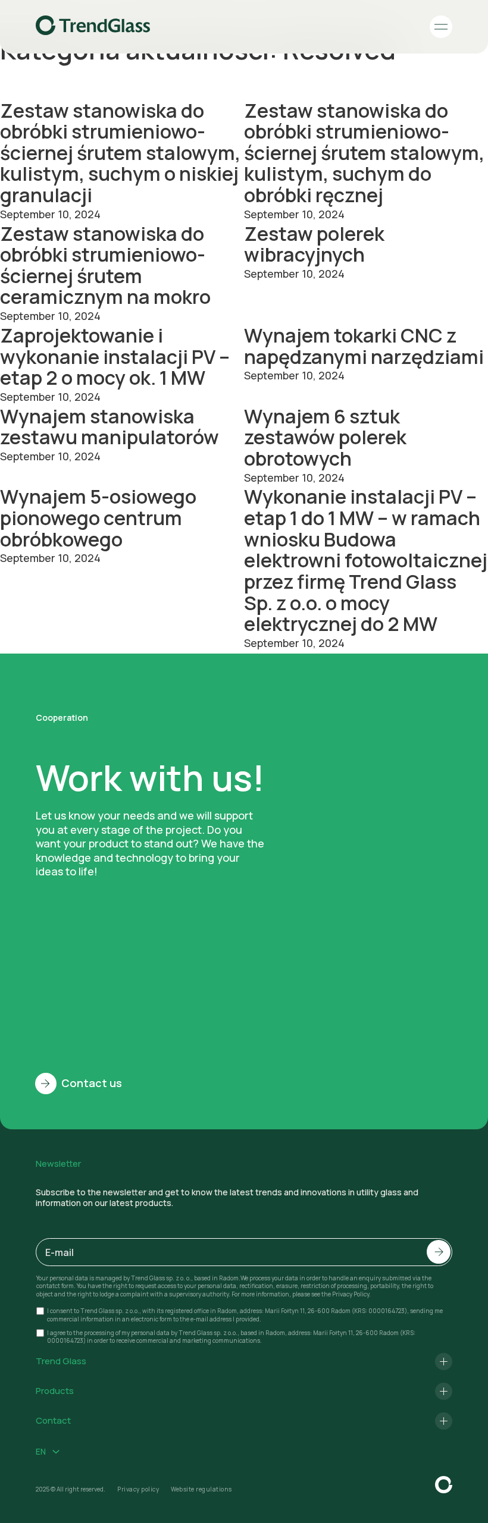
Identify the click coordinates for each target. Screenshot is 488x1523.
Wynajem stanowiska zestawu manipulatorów (109, 427)
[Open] (441, 26)
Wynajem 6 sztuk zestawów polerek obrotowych (325, 437)
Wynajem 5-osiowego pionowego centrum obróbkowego (98, 517)
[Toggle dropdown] (56, 1451)
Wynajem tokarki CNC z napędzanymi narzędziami (364, 346)
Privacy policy (138, 1489)
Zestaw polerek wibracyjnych (314, 244)
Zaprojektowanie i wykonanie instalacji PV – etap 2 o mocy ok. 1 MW (115, 356)
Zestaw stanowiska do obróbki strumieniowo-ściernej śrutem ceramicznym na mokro (105, 265)
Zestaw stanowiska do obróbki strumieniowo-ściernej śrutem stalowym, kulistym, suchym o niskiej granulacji (120, 153)
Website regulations (201, 1489)
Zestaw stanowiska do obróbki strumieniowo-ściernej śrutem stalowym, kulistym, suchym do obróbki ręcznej (364, 153)
